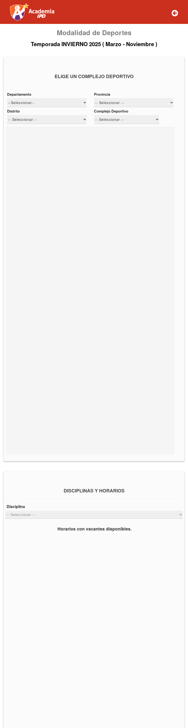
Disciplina (16, 506)
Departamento (19, 94)
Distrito (13, 111)
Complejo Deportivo (111, 111)
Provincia (102, 94)
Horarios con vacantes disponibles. (95, 529)
